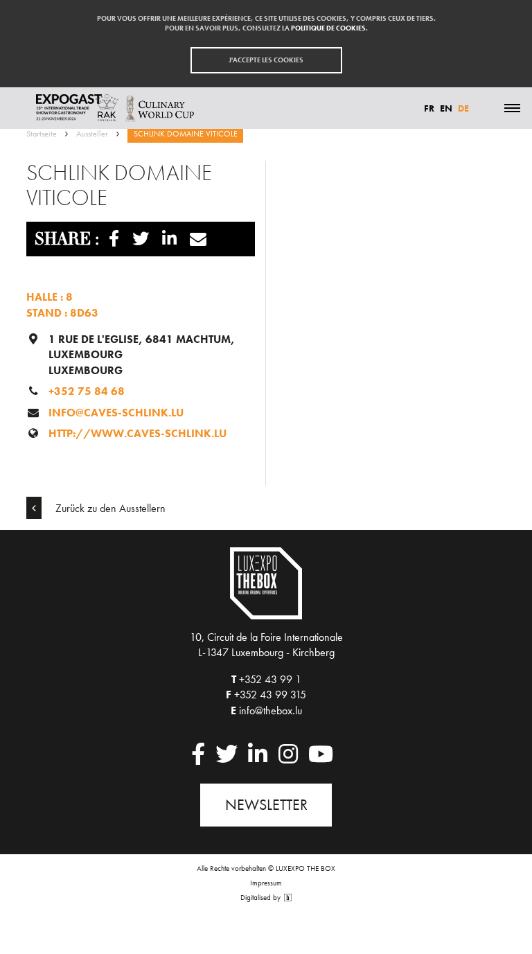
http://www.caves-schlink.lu (137, 433)
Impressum (266, 882)
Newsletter (266, 805)
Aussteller (92, 133)
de (463, 108)
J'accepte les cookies (266, 59)
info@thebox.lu (270, 710)
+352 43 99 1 (270, 679)
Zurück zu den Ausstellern (109, 508)
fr (429, 108)
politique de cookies (328, 28)
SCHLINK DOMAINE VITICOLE (186, 133)
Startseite (41, 133)
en (446, 108)
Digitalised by (261, 897)
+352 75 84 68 (86, 391)
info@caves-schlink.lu (116, 412)
